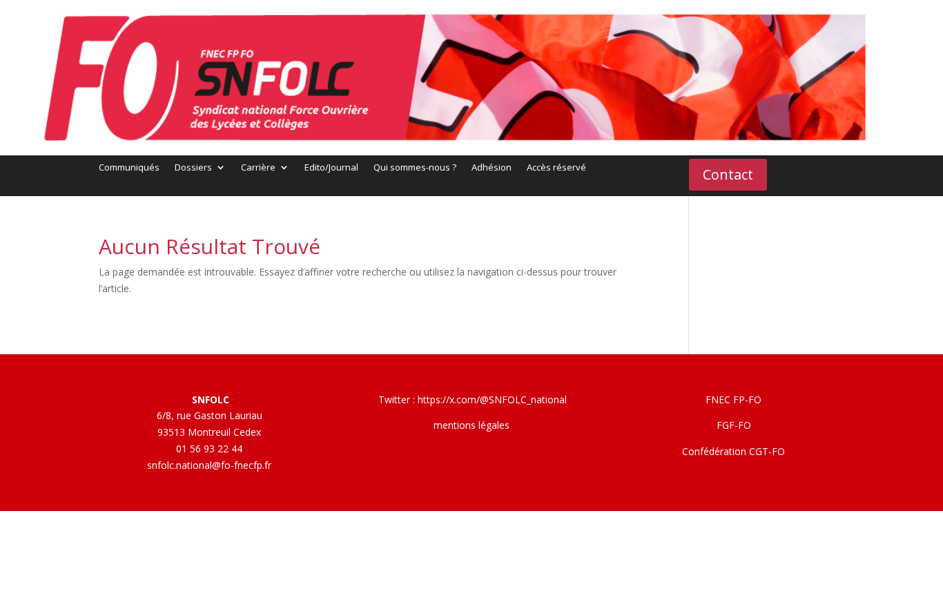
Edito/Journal (331, 167)
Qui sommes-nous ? (414, 167)
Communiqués (129, 167)
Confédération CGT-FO (733, 451)
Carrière (258, 167)
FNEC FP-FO (733, 399)
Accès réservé (556, 167)
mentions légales (471, 425)
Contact (728, 174)
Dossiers (193, 167)
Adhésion (491, 167)
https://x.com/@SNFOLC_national (492, 399)
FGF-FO (734, 425)
